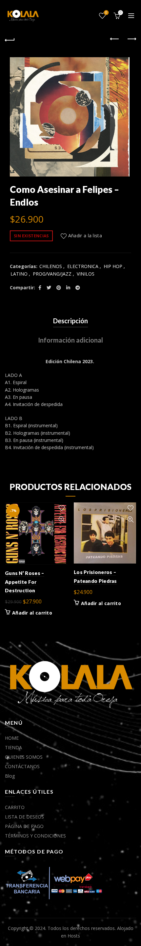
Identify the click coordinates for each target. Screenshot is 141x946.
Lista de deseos (106, 13)
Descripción (70, 321)
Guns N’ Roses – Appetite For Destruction (24, 581)
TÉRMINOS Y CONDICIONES (35, 836)
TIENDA (13, 747)
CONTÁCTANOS (22, 766)
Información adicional (70, 340)
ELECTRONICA (82, 266)
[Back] (10, 39)
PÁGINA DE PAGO (24, 826)
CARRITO (15, 807)
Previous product (115, 39)
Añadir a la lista (85, 235)
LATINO (19, 274)
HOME (12, 738)
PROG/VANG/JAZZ (52, 274)
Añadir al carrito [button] (32, 613)
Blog (10, 776)
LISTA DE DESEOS (24, 817)
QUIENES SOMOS (24, 757)
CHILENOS (50, 266)
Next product (131, 39)
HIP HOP (113, 266)
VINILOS (85, 274)
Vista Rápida (61, 519)
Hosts (74, 936)
